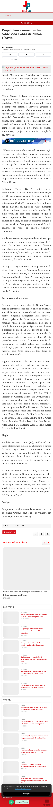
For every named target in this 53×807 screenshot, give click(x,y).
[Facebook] (26, 54)
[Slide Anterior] (44, 543)
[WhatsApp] (11, 802)
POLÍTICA (8, 607)
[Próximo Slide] (48, 543)
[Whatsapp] (10, 54)
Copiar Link (10, 532)
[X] (43, 54)
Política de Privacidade (23, 789)
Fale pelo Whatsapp (22, 802)
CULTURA (26, 23)
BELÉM (7, 700)
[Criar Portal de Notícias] (47, 802)
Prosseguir (26, 793)
